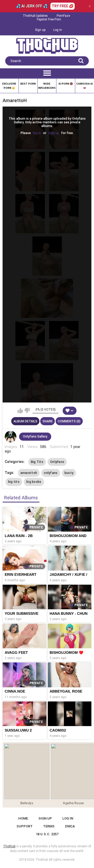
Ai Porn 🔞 (65, 83)
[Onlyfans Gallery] (11, 437)
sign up (53, 133)
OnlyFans (57, 462)
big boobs (34, 482)
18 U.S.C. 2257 (47, 834)
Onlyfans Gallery (35, 436)
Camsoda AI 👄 (84, 85)
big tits (14, 482)
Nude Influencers (47, 85)
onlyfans (50, 473)
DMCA (70, 826)
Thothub (42, 859)
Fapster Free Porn (49, 19)
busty (69, 473)
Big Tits (37, 462)
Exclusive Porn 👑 (9, 85)
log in (37, 133)
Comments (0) (69, 421)
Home (23, 818)
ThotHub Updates (35, 16)
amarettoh (28, 473)
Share (48, 421)
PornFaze (63, 16)
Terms (49, 826)
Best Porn (28, 83)
